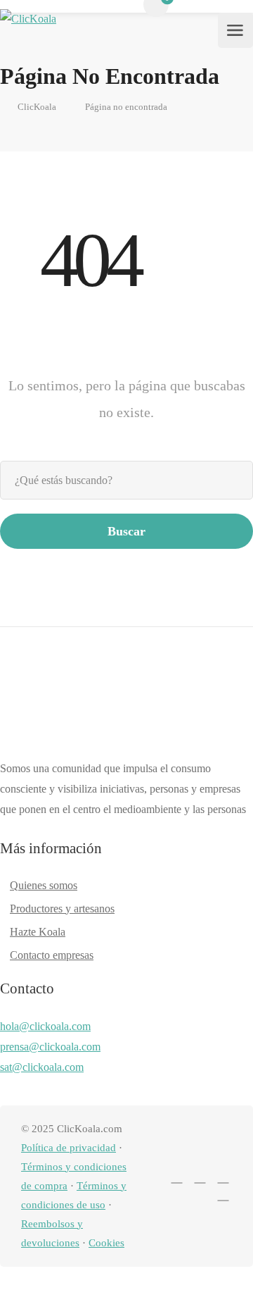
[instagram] (223, 1177)
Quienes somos (43, 885)
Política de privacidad (68, 1147)
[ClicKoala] (28, 30)
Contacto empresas (51, 955)
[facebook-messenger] (200, 1177)
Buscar (126, 531)
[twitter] (153, 1177)
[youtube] (223, 1194)
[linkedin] (177, 1177)
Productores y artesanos (62, 908)
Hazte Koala (37, 932)
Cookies (106, 1242)
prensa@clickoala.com (50, 1047)
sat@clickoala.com (42, 1067)
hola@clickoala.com (45, 1026)
